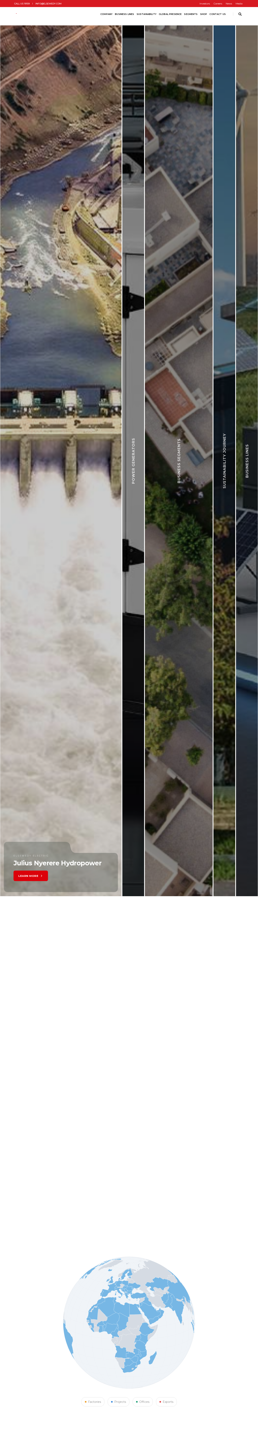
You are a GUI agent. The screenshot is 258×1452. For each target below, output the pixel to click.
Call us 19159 (22, 3)
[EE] (25, 14)
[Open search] (240, 14)
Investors (205, 3)
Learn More (96, 873)
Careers (217, 3)
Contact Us (217, 14)
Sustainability (146, 14)
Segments (191, 14)
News (229, 3)
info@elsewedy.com (48, 3)
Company (106, 14)
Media (239, 3)
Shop (203, 14)
